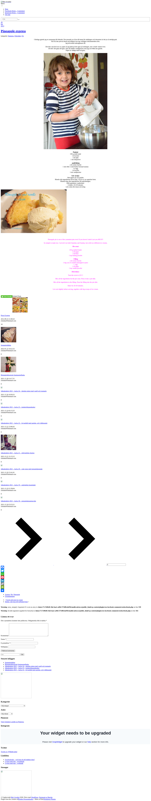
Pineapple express (13, 31)
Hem (6, 9)
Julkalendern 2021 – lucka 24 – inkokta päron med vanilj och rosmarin (24, 391)
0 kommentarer (10, 596)
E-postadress (5, 643)
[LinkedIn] (75, 580)
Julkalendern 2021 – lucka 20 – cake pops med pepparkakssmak (21, 469)
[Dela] (75, 590)
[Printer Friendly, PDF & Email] (6, 296)
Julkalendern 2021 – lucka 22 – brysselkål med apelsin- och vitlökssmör (24, 423)
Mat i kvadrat (15, 797)
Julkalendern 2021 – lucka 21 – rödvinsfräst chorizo (17, 453)
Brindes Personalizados (25, 799)
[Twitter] (75, 570)
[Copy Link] (75, 583)
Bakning (11, 36)
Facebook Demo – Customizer (15, 11)
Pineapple (17, 594)
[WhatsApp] (75, 574)
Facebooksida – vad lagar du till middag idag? (20, 760)
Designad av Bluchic (46, 797)
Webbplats (4, 647)
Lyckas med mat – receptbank (14, 761)
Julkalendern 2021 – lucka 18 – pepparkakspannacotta (18, 501)
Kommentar (5, 636)
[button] (2, 5)
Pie (12, 594)
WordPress (34, 797)
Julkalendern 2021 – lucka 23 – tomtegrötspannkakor (18, 407)
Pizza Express (5, 315)
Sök (22, 654)
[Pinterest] (75, 577)
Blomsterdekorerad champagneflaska (13, 375)
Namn (3, 639)
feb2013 (2, 25)
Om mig (7, 15)
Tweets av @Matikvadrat (9, 752)
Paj (23, 36)
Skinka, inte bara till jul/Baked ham (16, 602)
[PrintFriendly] (75, 587)
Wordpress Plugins (50, 799)
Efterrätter (17, 36)
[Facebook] (75, 567)
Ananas (7, 594)
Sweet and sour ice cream (14, 600)
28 (1, 22)
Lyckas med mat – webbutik (14, 763)
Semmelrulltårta (6, 345)
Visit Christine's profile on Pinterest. (12, 722)
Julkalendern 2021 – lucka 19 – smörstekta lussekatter (18, 485)
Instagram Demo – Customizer (15, 13)
